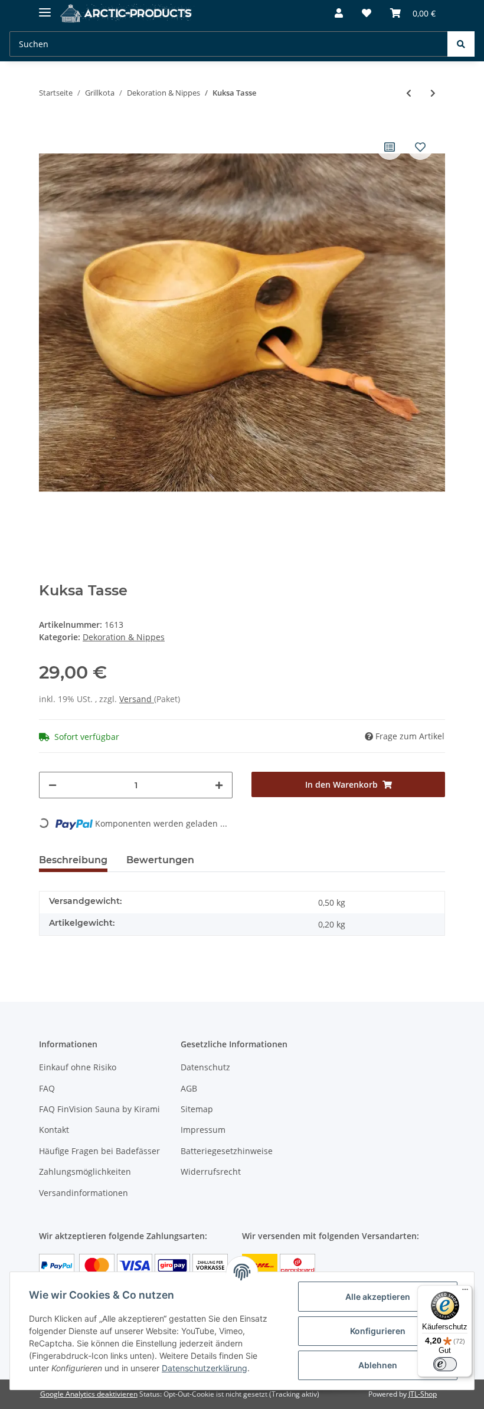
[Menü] (465, 1292)
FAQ (47, 1088)
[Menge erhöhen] (219, 785)
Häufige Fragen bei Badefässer (99, 1150)
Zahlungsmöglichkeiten (85, 1171)
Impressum (203, 1129)
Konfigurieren (377, 1331)
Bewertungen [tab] (160, 860)
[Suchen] (461, 44)
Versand (136, 698)
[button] (338, 13)
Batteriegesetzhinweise (227, 1150)
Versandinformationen (83, 1192)
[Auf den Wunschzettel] (420, 147)
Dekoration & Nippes (124, 637)
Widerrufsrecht (211, 1171)
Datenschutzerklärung (204, 1368)
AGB (189, 1088)
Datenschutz (205, 1067)
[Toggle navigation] (45, 7)
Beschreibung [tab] (73, 860)
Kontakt (54, 1129)
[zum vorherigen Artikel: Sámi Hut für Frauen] (409, 93)
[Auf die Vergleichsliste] (390, 147)
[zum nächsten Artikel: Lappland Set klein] (433, 93)
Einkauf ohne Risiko (77, 1067)
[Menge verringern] (53, 785)
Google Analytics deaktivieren (89, 1394)
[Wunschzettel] (366, 13)
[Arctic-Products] (127, 13)
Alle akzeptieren (377, 1297)
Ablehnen (377, 1365)
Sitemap (197, 1109)
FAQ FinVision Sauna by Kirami (99, 1109)
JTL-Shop (422, 1394)
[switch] (445, 1364)
